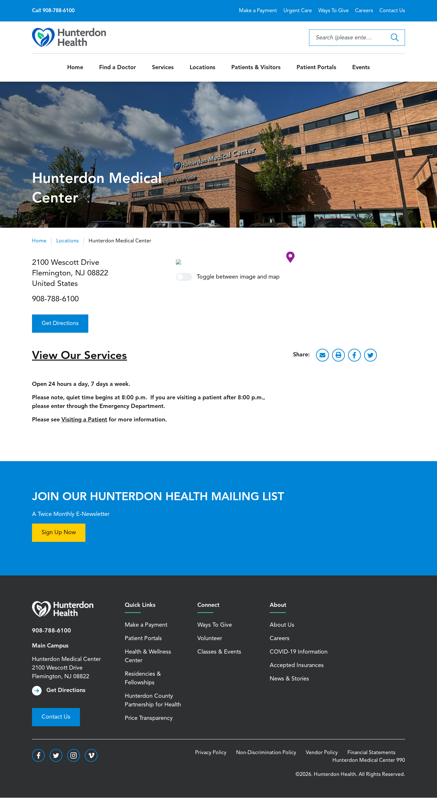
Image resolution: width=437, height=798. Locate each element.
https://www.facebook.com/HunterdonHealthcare (38, 755)
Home (75, 67)
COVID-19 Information (299, 652)
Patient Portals (316, 67)
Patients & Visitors (256, 67)
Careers (364, 10)
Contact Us (392, 10)
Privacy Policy (210, 752)
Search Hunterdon (394, 37)
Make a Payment (258, 10)
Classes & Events (219, 652)
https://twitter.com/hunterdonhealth (56, 755)
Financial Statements (371, 752)
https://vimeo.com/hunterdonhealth (91, 755)
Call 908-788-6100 (53, 10)
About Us (282, 625)
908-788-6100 (55, 299)
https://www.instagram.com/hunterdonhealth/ (73, 755)
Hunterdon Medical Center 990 (368, 760)
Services (163, 67)
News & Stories (289, 679)
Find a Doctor (117, 67)
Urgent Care (297, 10)
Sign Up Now (59, 532)
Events (361, 67)
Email (322, 355)
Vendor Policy (322, 752)
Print (338, 355)
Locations (202, 67)
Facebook (354, 355)
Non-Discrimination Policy (266, 752)
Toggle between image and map (238, 277)
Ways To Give (333, 10)
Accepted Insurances (297, 665)
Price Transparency (149, 718)
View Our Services (79, 356)
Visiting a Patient (84, 420)
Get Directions (60, 323)
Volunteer (209, 638)
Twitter (370, 355)
